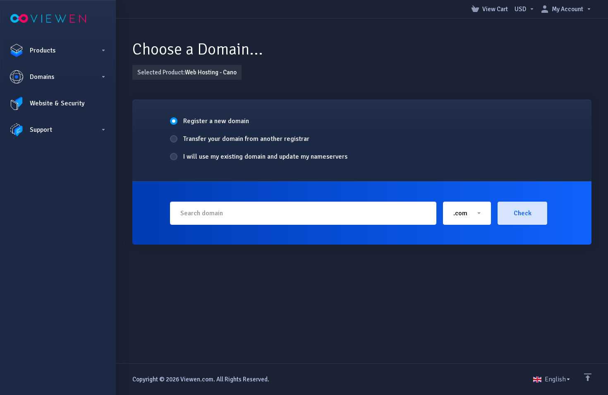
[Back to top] (587, 377)
